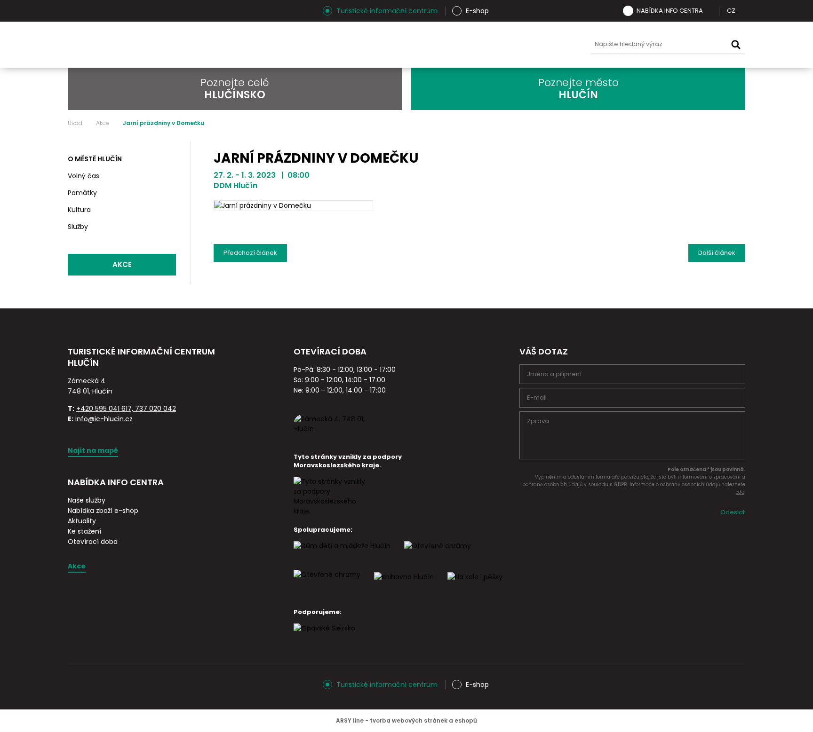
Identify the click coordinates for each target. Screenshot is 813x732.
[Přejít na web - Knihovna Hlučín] (404, 585)
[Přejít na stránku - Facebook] (91, 11)
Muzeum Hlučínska (415, 45)
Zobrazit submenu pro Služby (167, 227)
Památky (82, 192)
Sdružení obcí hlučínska (459, 45)
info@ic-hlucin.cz (104, 419)
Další (717, 250)
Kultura (79, 209)
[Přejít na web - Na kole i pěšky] (474, 585)
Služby (78, 226)
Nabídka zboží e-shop (103, 510)
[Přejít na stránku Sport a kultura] (437, 554)
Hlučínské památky (371, 45)
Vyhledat (735, 44)
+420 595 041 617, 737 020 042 (126, 408)
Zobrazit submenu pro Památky (167, 193)
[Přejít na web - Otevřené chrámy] (327, 583)
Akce (102, 123)
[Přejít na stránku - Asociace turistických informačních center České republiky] (173, 373)
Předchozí (250, 250)
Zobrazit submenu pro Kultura (167, 210)
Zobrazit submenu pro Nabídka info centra (709, 11)
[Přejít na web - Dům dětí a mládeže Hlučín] (342, 554)
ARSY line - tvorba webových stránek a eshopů (406, 720)
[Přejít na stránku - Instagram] (75, 11)
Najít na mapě (93, 450)
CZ (731, 10)
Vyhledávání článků (667, 44)
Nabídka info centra (670, 10)
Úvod (75, 123)
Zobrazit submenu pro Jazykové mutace (742, 11)
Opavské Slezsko (548, 45)
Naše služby (86, 500)
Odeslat (732, 512)
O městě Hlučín (95, 159)
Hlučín (504, 45)
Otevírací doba (93, 541)
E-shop (477, 11)
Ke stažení (84, 531)
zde (740, 492)
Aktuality (82, 521)
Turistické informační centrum (387, 11)
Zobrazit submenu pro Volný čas (167, 176)
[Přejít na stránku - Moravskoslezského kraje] (331, 511)
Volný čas (83, 176)
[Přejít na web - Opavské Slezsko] (324, 636)
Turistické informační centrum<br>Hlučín (184, 44)
